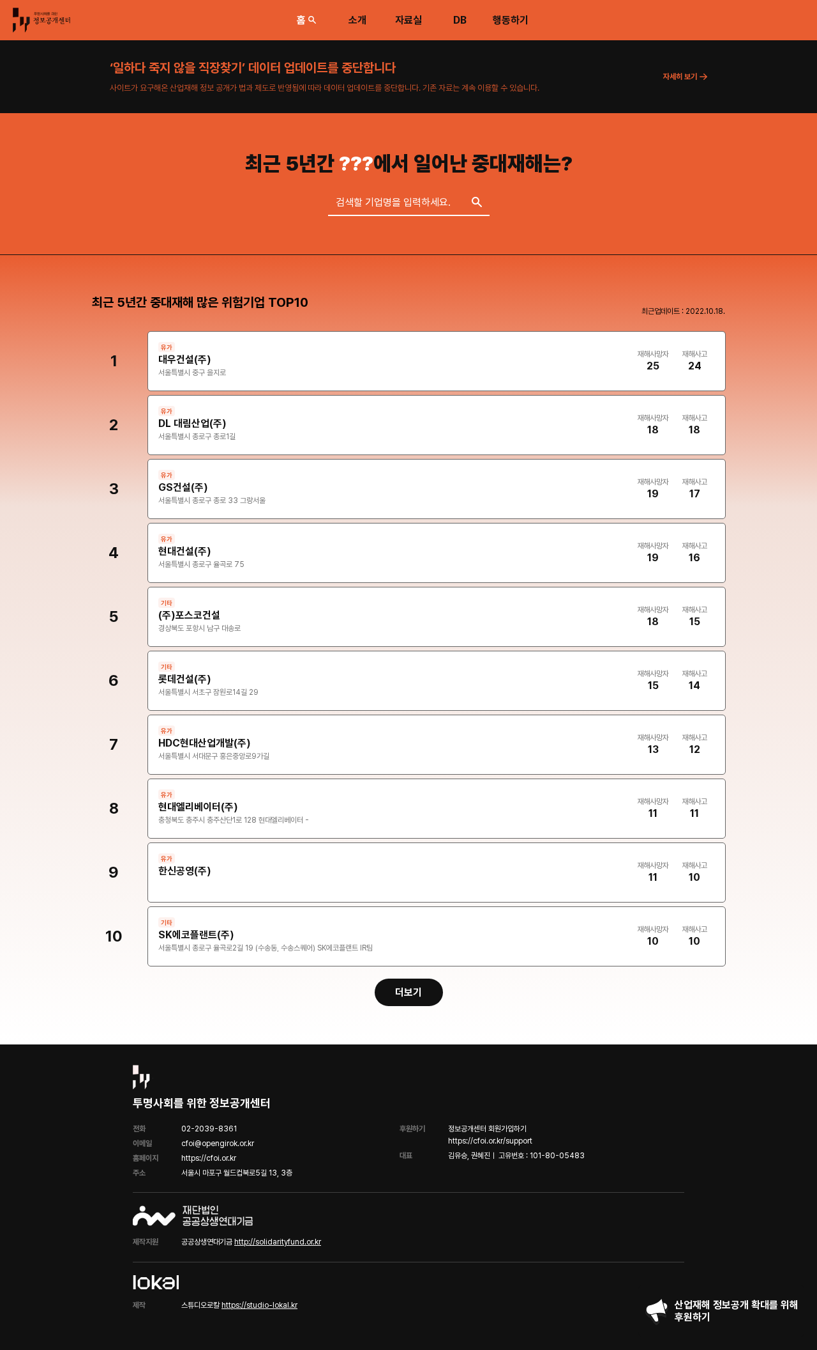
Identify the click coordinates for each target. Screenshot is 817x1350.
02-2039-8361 (209, 1128)
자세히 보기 (680, 76)
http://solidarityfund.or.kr (277, 1242)
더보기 (408, 992)
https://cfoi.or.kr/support (490, 1141)
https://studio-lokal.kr (259, 1305)
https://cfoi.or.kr (208, 1158)
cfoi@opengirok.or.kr (217, 1143)
